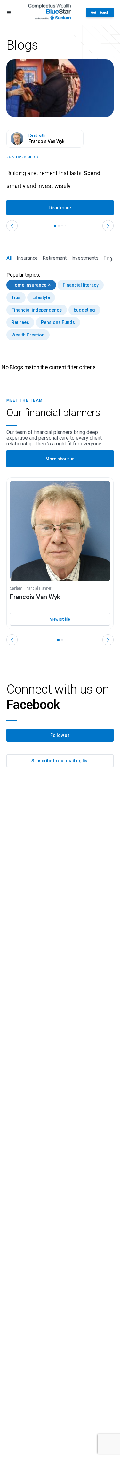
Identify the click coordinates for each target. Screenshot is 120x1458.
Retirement (55, 258)
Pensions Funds (58, 322)
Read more (60, 207)
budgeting (84, 309)
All (9, 258)
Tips (16, 297)
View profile (60, 619)
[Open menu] (8, 12)
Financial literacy (81, 285)
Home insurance (31, 285)
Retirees (20, 322)
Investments (85, 258)
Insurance (27, 258)
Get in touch (100, 12)
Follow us (60, 735)
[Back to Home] (49, 12)
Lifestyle (41, 297)
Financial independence (37, 309)
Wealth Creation (28, 334)
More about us (60, 458)
